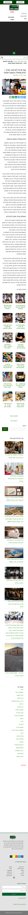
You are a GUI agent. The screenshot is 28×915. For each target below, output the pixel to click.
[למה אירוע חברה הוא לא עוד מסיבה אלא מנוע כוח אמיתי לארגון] (14, 594)
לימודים (21, 724)
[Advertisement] (14, 37)
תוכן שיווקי (20, 754)
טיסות (21, 719)
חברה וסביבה (19, 713)
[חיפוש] (2, 57)
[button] (14, 53)
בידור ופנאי (20, 698)
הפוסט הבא (14, 421)
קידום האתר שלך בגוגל (19, 904)
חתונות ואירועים (19, 716)
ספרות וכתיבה (19, 739)
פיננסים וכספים (19, 745)
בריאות (21, 704)
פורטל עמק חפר (22, 61)
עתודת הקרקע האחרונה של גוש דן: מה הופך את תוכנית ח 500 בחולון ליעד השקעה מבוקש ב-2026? (14, 519)
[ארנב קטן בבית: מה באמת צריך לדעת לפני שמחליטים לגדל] (14, 533)
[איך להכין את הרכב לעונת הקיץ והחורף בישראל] (14, 573)
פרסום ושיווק (19, 748)
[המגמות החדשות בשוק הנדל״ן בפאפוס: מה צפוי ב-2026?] (14, 553)
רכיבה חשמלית (19, 751)
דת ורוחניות (20, 707)
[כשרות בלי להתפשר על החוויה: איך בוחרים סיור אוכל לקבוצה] (14, 447)
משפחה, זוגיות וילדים (17, 730)
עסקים (21, 742)
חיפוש (24, 426)
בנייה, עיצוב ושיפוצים (17, 701)
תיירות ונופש (20, 756)
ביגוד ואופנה (20, 695)
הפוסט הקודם (14, 416)
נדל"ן (22, 733)
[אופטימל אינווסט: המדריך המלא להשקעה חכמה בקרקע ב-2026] (14, 491)
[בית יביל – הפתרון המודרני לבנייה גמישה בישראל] (14, 657)
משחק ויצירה (19, 727)
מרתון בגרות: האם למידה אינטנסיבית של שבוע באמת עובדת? (15, 478)
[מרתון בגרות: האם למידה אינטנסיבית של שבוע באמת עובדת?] (14, 468)
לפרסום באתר (22, 898)
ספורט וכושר (19, 736)
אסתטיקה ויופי (19, 692)
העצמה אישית (19, 710)
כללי (22, 721)
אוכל (15, 61)
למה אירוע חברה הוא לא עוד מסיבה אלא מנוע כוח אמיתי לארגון (15, 604)
